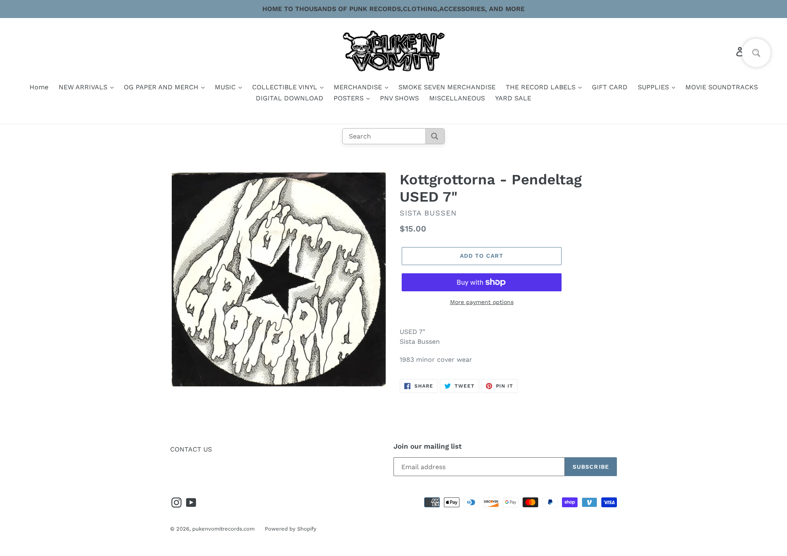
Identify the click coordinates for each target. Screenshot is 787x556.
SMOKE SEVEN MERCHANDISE (447, 87)
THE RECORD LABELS (542, 87)
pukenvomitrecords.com (223, 529)
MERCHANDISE (359, 87)
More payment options (482, 302)
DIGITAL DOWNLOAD (289, 98)
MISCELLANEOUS (457, 98)
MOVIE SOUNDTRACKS (721, 87)
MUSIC (226, 87)
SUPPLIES (654, 87)
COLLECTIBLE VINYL (285, 87)
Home (39, 87)
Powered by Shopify (290, 529)
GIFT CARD (610, 87)
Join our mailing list (428, 446)
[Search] (434, 136)
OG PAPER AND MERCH (162, 87)
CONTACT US (191, 449)
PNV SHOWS (399, 98)
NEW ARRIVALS (84, 87)
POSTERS (350, 98)
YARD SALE (513, 98)
